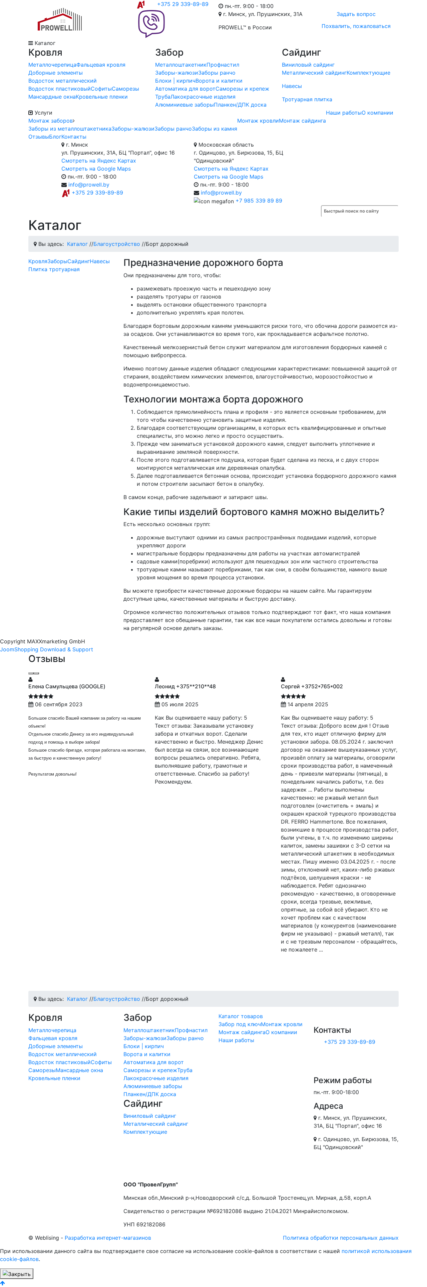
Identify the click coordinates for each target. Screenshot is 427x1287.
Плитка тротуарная (54, 269)
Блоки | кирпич (175, 80)
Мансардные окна (52, 96)
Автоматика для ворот (185, 88)
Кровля (37, 261)
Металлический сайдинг (314, 72)
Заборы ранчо (217, 72)
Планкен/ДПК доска (240, 104)
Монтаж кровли (258, 120)
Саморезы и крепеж (242, 88)
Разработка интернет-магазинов (108, 1237)
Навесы (292, 86)
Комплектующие (368, 72)
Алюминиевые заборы (184, 104)
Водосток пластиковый (59, 88)
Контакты (73, 136)
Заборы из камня (214, 128)
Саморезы (125, 88)
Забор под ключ (240, 1024)
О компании (377, 112)
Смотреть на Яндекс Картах (98, 160)
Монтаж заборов (50, 120)
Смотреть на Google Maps (96, 168)
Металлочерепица (52, 64)
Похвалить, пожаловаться (356, 26)
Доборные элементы (55, 72)
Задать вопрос (356, 14)
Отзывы (38, 136)
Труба (162, 96)
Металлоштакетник (180, 64)
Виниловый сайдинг (308, 64)
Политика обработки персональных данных (341, 1237)
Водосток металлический (62, 80)
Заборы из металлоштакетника (69, 128)
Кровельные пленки (102, 96)
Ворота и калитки (219, 80)
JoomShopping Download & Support (46, 649)
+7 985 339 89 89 (259, 200)
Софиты (101, 88)
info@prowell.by (88, 184)
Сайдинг (78, 261)
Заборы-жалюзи (176, 72)
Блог (55, 136)
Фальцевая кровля (100, 64)
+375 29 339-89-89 (182, 4)
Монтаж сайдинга (302, 120)
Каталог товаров (241, 1016)
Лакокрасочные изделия (203, 96)
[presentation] (31, 673)
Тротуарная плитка (307, 99)
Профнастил (222, 64)
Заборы (57, 261)
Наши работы (344, 112)
